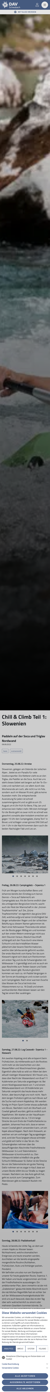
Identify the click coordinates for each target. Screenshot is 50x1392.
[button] (25, 1363)
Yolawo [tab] (42, 1348)
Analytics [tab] (8, 1348)
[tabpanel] (25, 1361)
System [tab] (31, 1348)
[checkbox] (25, 1357)
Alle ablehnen (25, 1388)
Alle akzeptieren (25, 1376)
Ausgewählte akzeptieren (25, 1382)
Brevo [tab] (20, 1348)
